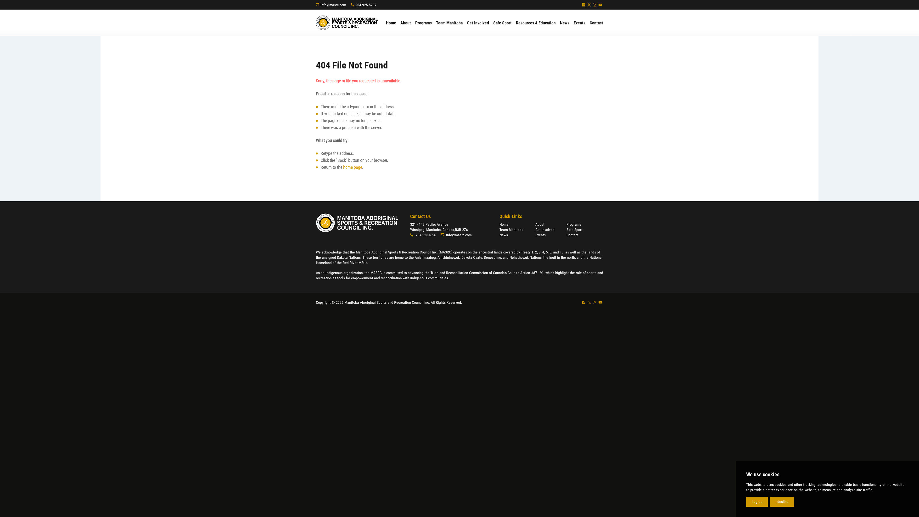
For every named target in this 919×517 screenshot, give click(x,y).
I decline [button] (782, 501)
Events (540, 235)
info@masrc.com (333, 5)
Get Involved (545, 229)
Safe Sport (574, 229)
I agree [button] (757, 501)
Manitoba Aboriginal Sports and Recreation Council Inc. (347, 23)
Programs (573, 224)
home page (352, 167)
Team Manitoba (511, 229)
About (539, 224)
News (503, 235)
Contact (572, 235)
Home (504, 224)
